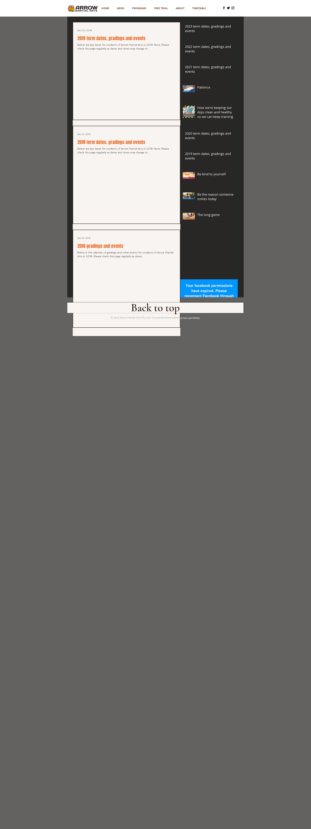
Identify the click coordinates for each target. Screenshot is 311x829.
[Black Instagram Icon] (233, 8)
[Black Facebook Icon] (224, 8)
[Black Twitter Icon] (228, 8)
